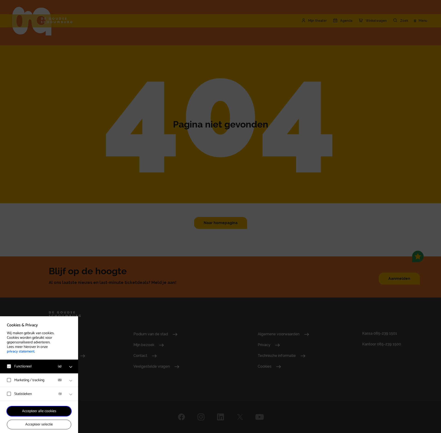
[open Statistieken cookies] (70, 394)
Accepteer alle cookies (39, 411)
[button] (34, 366)
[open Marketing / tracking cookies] (70, 380)
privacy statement (20, 351)
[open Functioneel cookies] (70, 367)
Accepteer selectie (39, 424)
